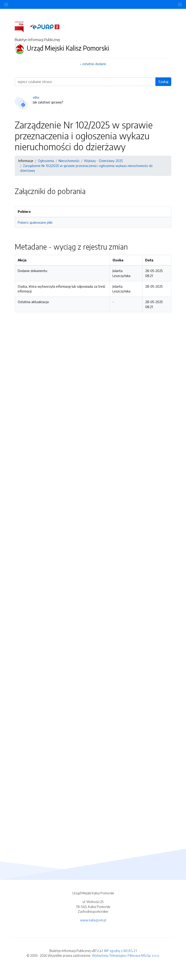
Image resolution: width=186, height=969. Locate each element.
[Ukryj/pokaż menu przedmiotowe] (6, 4)
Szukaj (163, 81)
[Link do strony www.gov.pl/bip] (22, 27)
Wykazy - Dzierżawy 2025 (103, 161)
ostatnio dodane (94, 64)
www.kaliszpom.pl (93, 920)
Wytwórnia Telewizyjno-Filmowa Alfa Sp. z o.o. (126, 955)
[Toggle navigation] (179, 4)
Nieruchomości (69, 161)
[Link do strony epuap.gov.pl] (44, 27)
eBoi (36, 97)
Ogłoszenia (46, 161)
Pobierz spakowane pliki (35, 222)
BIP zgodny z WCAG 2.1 (120, 951)
